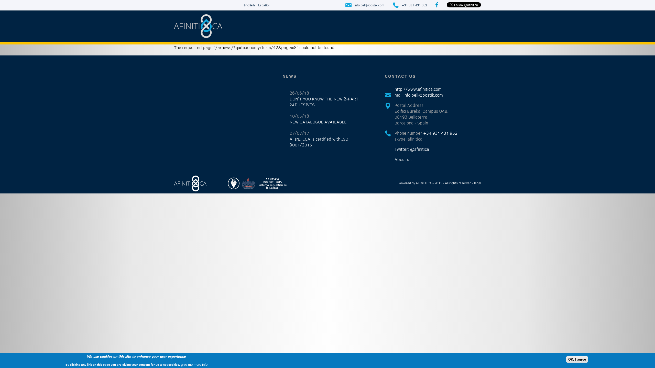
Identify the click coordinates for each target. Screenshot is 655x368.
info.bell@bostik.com (369, 5)
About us (403, 159)
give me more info (194, 364)
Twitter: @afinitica (412, 149)
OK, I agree (577, 359)
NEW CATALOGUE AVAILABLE (318, 122)
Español (263, 5)
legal (477, 183)
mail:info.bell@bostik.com (419, 95)
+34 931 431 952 (414, 5)
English (249, 5)
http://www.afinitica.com (418, 89)
